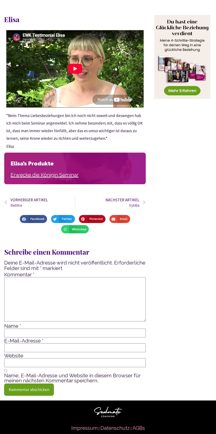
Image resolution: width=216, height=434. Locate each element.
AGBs (138, 428)
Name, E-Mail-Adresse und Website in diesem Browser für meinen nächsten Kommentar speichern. (72, 378)
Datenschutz (115, 428)
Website (13, 355)
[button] (33, 219)
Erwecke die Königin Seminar (44, 175)
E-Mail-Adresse (23, 340)
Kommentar (19, 274)
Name (12, 326)
